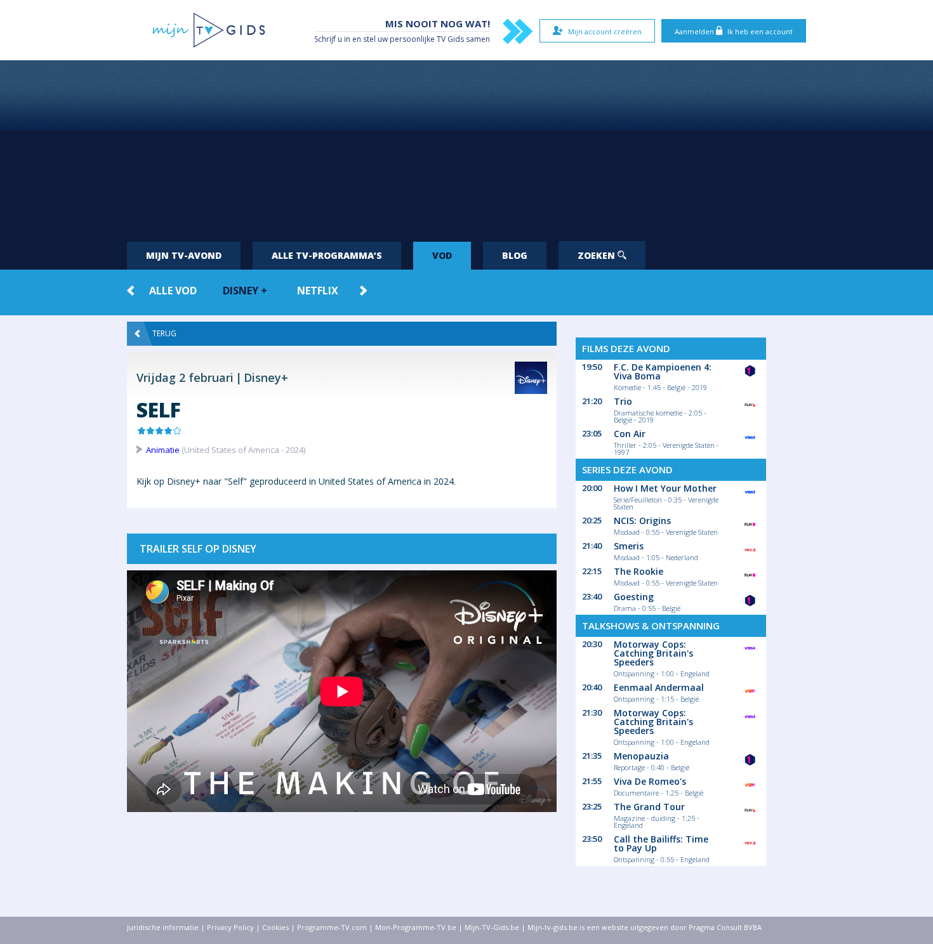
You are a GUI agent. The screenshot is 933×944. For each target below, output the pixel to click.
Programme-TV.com (332, 927)
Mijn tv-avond (184, 255)
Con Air (629, 434)
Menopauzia (641, 756)
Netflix (317, 291)
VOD (442, 255)
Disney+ (266, 377)
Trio (623, 401)
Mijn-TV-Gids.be (492, 927)
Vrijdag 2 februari (185, 377)
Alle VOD (173, 291)
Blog (514, 255)
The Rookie (638, 571)
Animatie (163, 450)
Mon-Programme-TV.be (415, 927)
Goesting (634, 597)
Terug (164, 333)
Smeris (629, 546)
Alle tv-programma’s (327, 255)
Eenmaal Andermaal (659, 687)
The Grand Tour (649, 807)
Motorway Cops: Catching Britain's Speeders (653, 653)
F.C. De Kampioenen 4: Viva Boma (662, 371)
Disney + (245, 291)
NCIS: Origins (642, 521)
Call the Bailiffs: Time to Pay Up (661, 843)
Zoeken (598, 255)
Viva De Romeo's (650, 781)
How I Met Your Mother (665, 488)
